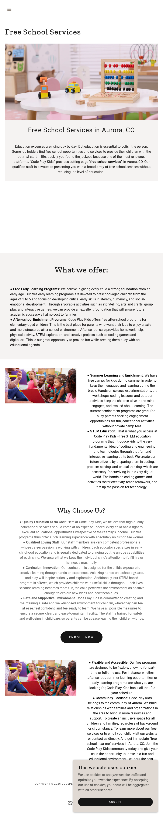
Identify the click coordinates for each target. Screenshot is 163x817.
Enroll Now (81, 637)
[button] (16, 9)
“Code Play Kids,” (42, 162)
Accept (115, 801)
